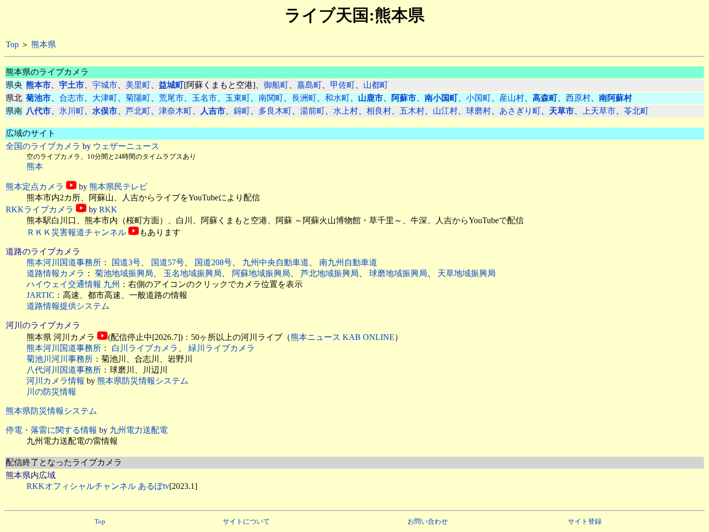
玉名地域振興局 (192, 273)
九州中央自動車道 (275, 262)
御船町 (276, 84)
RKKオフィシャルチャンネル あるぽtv (97, 486)
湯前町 (312, 110)
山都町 (375, 84)
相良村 (378, 110)
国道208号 (213, 262)
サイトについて (246, 521)
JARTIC (40, 295)
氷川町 (71, 110)
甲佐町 (342, 84)
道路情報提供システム (68, 306)
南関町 (270, 97)
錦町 (242, 110)
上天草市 (599, 110)
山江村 (445, 110)
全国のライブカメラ (43, 146)
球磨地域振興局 (398, 273)
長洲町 (304, 97)
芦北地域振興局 (330, 273)
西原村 (578, 97)
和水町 (337, 97)
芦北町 (138, 110)
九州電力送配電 (139, 430)
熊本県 (43, 44)
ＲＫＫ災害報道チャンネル (76, 232)
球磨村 (478, 110)
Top (12, 44)
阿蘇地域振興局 (261, 273)
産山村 (511, 97)
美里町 (138, 84)
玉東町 (237, 97)
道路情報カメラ (55, 273)
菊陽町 (138, 97)
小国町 (478, 97)
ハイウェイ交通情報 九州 (73, 284)
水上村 (345, 110)
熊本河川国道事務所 (63, 262)
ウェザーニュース (126, 146)
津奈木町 (175, 110)
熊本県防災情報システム (142, 380)
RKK (108, 209)
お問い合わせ (427, 521)
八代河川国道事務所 (63, 369)
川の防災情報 (51, 391)
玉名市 (204, 97)
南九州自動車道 (348, 262)
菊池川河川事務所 (59, 358)
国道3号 (126, 262)
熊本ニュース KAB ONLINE (342, 337)
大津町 (104, 97)
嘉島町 (309, 84)
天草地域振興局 (467, 273)
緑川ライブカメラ (221, 348)
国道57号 (167, 262)
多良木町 (275, 110)
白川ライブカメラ (145, 348)
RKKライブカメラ (40, 209)
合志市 (71, 97)
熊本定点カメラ (35, 186)
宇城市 (104, 84)
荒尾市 (171, 97)
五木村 (412, 110)
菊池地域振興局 (124, 273)
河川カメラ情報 (55, 380)
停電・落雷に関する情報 (51, 430)
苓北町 (636, 110)
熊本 (34, 166)
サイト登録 (585, 521)
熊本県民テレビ (118, 186)
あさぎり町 (520, 110)
